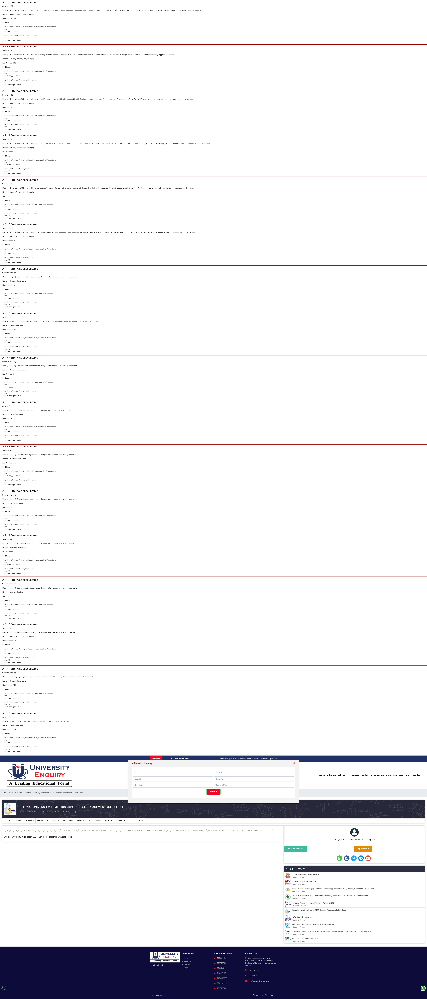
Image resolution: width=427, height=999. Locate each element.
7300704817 (254, 976)
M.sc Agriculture (70, 830)
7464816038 (222, 958)
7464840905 (222, 978)
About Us (187, 961)
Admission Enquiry (142, 763)
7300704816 (254, 971)
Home (186, 958)
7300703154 (222, 963)
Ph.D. (57, 830)
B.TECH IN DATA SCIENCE (216, 830)
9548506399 (222, 968)
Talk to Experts (295, 849)
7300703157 (222, 988)
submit (213, 791)
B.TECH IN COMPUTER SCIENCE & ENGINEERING (187, 830)
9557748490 (222, 983)
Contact (187, 965)
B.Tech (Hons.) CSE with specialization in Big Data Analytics (143, 830)
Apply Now (363, 849)
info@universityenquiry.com (260, 981)
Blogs (186, 968)
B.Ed (7, 830)
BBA (41, 830)
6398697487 (221, 973)
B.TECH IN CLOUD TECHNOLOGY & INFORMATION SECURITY (249, 830)
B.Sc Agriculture (28, 830)
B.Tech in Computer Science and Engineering (99, 830)
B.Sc (15, 830)
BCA (49, 830)
